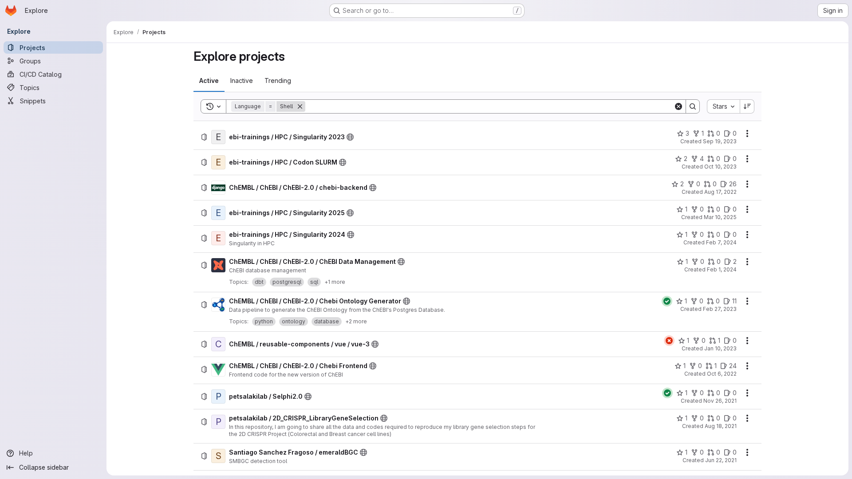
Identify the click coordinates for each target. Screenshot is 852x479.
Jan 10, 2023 (720, 348)
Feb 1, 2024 (722, 269)
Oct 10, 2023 (720, 166)
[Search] (693, 106)
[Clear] (678, 106)
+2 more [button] (356, 321)
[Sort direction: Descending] (747, 106)
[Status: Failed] (669, 340)
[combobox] (723, 106)
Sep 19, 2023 (720, 141)
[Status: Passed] (667, 301)
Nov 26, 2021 (720, 400)
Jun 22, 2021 (721, 460)
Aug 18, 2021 (721, 426)
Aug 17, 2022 (720, 191)
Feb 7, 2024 (721, 242)
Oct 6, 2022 (722, 373)
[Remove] (300, 106)
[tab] (209, 81)
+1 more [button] (334, 282)
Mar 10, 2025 (720, 217)
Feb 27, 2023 (720, 309)
